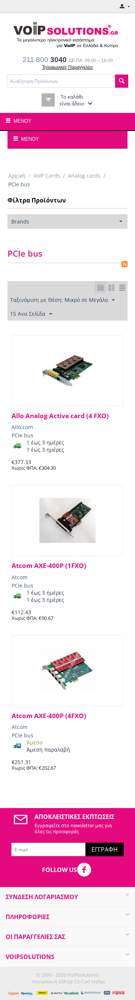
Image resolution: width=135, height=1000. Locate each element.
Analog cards (84, 175)
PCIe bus (22, 435)
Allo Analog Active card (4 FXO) (60, 416)
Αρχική (17, 175)
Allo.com (22, 427)
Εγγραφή (105, 849)
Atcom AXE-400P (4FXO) (49, 716)
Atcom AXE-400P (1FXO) (49, 565)
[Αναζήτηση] (121, 81)
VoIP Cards (46, 175)
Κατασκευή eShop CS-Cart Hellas (68, 981)
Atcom (19, 577)
